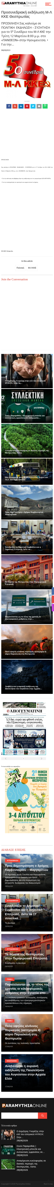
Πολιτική (20, 268)
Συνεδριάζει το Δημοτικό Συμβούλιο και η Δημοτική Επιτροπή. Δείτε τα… (23, 548)
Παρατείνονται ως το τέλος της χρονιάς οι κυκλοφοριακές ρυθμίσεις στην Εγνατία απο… (27, 988)
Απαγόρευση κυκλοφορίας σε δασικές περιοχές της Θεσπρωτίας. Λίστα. (31, 1163)
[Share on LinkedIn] (20, 106)
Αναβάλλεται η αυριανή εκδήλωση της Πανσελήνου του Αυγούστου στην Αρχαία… (23, 687)
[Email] (39, 106)
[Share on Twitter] (33, 106)
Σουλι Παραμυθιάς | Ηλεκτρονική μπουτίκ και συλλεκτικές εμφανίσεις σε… (31, 1149)
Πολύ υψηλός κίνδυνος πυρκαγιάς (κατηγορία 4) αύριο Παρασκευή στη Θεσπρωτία (25, 653)
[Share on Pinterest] (27, 106)
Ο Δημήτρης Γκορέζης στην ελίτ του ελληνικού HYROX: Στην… (30, 1134)
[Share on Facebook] (8, 106)
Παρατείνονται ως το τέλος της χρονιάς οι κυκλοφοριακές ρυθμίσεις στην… (23, 618)
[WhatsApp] (45, 106)
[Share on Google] (14, 106)
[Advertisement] (27, 137)
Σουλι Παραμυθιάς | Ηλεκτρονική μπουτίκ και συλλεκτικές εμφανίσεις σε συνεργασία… (25, 417)
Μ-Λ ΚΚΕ (32, 268)
